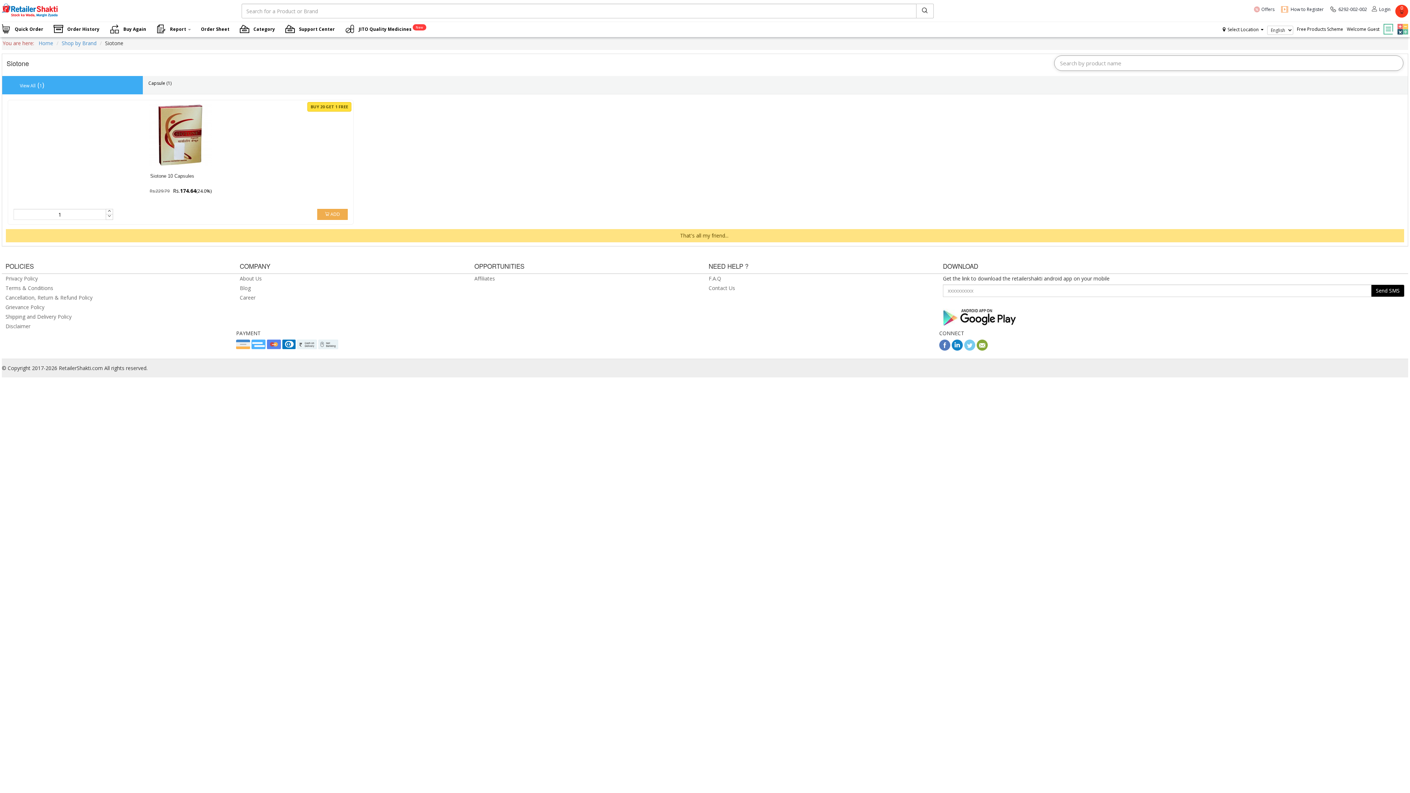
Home (46, 43)
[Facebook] (944, 348)
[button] (1402, 24)
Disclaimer (18, 326)
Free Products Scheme (1320, 29)
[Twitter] (969, 348)
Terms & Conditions (29, 288)
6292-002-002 (1352, 9)
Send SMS (1388, 290)
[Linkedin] (957, 348)
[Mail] (982, 348)
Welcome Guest (1363, 29)
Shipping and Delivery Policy (39, 316)
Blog (245, 288)
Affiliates (484, 278)
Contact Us (722, 288)
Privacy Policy (22, 278)
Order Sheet (215, 29)
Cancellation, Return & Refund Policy (49, 297)
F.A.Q (715, 278)
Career (248, 297)
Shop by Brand (79, 43)
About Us (251, 278)
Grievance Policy (25, 307)
